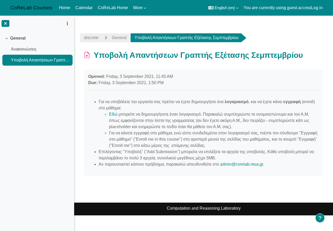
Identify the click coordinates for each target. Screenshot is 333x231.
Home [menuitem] (64, 7)
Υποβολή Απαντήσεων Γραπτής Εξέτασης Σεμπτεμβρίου (40, 60)
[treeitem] (37, 49)
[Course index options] (67, 23)
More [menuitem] (138, 7)
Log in (317, 7)
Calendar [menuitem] (84, 7)
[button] (223, 8)
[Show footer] (320, 218)
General (17, 38)
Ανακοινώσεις (24, 49)
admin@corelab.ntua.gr (241, 164)
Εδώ (113, 114)
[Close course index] (5, 23)
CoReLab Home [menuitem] (113, 7)
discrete (91, 37)
